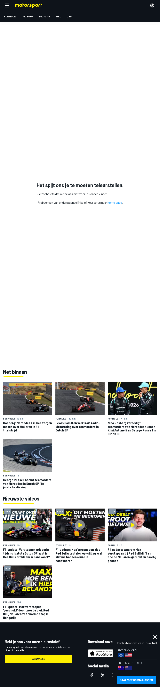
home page (115, 202)
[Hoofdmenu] (7, 5)
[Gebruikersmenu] (152, 5)
